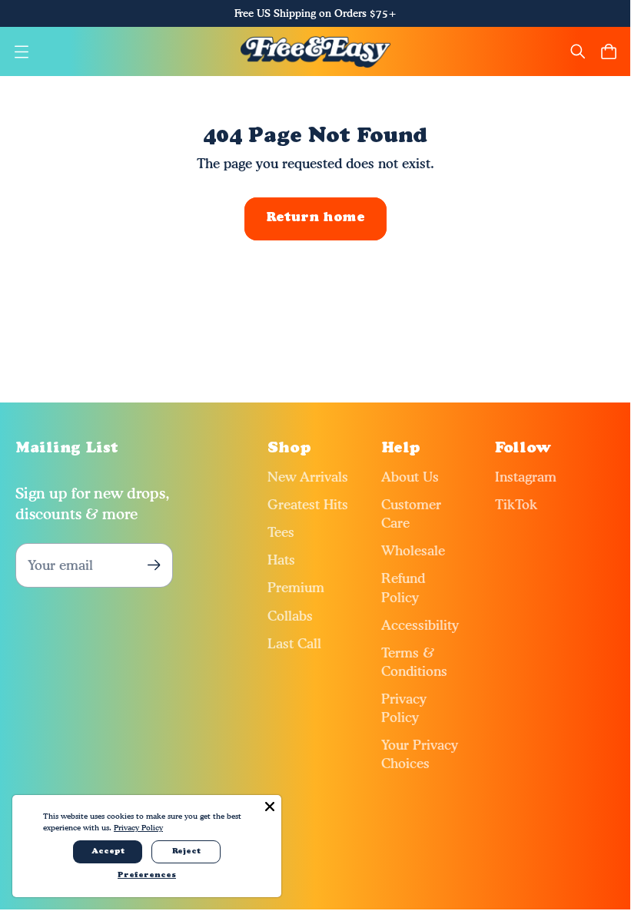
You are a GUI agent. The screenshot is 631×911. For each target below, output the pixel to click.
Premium (295, 587)
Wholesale (413, 550)
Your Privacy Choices (419, 754)
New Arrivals (307, 477)
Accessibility (420, 625)
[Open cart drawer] (608, 51)
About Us (410, 477)
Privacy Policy (404, 708)
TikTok (516, 504)
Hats (281, 560)
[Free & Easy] (315, 51)
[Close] (269, 806)
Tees (280, 532)
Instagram (525, 477)
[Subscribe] (153, 565)
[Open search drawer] (578, 51)
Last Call (294, 643)
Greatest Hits (307, 504)
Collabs (290, 616)
